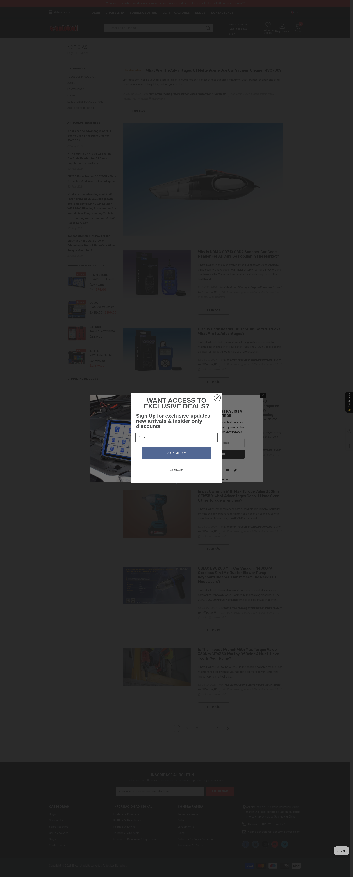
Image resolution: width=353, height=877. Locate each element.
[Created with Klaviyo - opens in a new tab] (176, 483)
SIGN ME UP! (176, 452)
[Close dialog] (217, 398)
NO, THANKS (176, 470)
